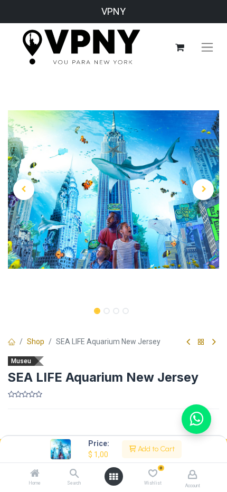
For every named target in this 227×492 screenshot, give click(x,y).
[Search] (74, 474)
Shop (35, 341)
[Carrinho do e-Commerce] (179, 47)
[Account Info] (192, 474)
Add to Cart (155, 448)
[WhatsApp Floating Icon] (196, 419)
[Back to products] (201, 342)
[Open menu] (113, 476)
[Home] (35, 474)
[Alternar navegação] (207, 47)
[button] (24, 189)
